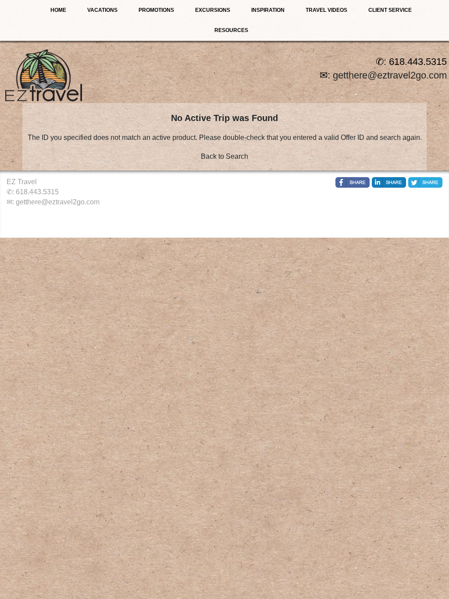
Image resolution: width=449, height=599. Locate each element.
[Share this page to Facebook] (352, 182)
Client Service (390, 10)
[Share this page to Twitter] (425, 182)
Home (58, 10)
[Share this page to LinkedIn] (389, 182)
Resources (231, 30)
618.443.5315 (37, 192)
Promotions (156, 10)
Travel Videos (326, 10)
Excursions (212, 10)
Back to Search (224, 156)
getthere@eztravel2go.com (390, 75)
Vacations (102, 10)
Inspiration (268, 10)
